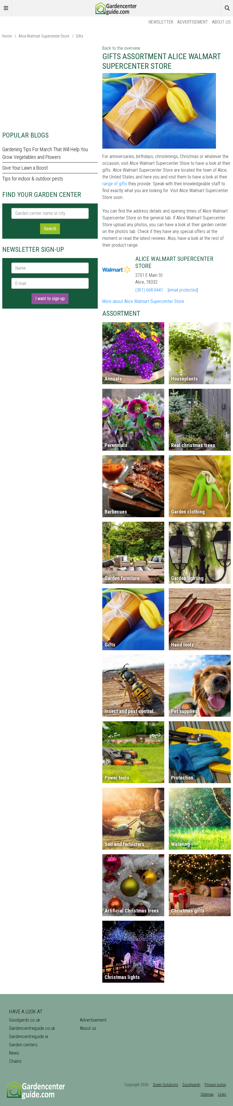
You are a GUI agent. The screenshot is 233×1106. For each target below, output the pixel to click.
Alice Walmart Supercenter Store (43, 36)
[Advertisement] (50, 84)
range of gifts (114, 183)
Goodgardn (191, 1084)
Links (222, 1094)
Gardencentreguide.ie (28, 1036)
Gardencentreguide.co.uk (32, 1028)
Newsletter (161, 22)
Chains (15, 1061)
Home (7, 36)
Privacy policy (215, 1084)
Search (50, 228)
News (14, 1053)
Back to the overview (121, 48)
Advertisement (192, 22)
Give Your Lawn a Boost (25, 168)
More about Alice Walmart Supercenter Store (143, 301)
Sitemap (207, 1094)
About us (221, 22)
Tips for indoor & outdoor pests (32, 179)
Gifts (79, 36)
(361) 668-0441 (149, 290)
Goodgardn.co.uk (24, 1020)
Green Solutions (165, 1084)
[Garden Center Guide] (116, 8)
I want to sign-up (50, 298)
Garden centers (23, 1044)
